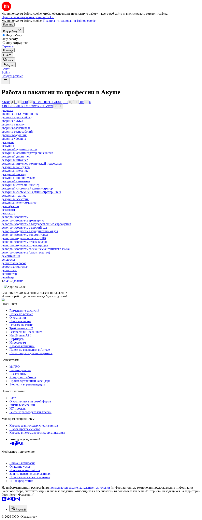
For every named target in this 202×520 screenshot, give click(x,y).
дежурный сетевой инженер (20, 185)
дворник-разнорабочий (17, 131)
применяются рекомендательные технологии (80, 487)
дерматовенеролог (14, 263)
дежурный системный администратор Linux (31, 192)
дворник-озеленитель (16, 128)
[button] (6, 69)
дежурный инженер (15, 160)
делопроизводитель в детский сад (24, 227)
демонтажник (11, 256)
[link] (8, 59)
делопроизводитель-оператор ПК (24, 238)
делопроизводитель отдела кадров (25, 241)
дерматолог (9, 270)
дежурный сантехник (16, 181)
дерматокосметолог (15, 266)
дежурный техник (14, 195)
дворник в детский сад (17, 117)
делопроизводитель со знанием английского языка (36, 249)
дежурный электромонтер (19, 202)
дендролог (9, 259)
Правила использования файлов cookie (69, 20)
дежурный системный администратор (27, 188)
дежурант (8, 142)
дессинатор (9, 273)
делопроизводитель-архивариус (23, 220)
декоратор (8, 213)
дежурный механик (15, 170)
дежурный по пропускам (18, 177)
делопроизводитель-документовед (25, 234)
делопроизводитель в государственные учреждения (36, 224)
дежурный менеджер (16, 167)
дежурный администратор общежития (27, 152)
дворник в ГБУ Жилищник (20, 113)
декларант (8, 209)
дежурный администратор (19, 149)
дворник (7, 110)
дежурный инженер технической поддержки (32, 163)
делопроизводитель (15, 217)
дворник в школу (13, 124)
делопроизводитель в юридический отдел (30, 231)
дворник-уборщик (14, 138)
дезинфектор (10, 206)
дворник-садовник (14, 135)
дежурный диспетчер (16, 156)
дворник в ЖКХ (12, 120)
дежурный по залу (14, 174)
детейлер (8, 277)
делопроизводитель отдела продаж (25, 245)
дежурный (9, 145)
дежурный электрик (15, 199)
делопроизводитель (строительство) (26, 252)
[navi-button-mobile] (5, 81)
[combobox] (18, 508)
